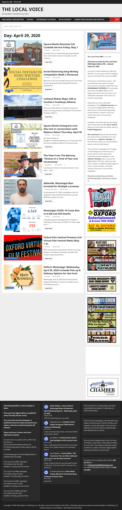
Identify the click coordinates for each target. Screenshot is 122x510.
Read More (49, 61)
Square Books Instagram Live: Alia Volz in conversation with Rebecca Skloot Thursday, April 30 (23, 136)
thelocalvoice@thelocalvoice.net (100, 465)
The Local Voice (22, 9)
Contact (30, 19)
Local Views (9, 175)
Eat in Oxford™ (65, 19)
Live (117, 19)
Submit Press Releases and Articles (89, 19)
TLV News (47, 50)
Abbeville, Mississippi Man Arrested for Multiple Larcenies (23, 192)
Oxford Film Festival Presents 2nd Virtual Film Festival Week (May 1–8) (23, 247)
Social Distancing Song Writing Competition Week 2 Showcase (23, 80)
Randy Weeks (18, 175)
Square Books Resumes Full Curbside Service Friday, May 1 (23, 53)
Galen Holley (55, 406)
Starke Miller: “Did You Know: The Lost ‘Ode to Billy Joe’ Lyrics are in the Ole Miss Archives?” (60, 456)
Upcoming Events (11, 146)
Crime (7, 202)
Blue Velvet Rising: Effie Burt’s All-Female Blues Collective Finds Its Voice (60, 474)
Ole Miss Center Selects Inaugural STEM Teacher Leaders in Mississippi (59, 424)
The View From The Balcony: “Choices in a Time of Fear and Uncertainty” (23, 164)
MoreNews (68, 508)
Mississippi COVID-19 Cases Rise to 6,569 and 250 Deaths (23, 219)
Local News (9, 229)
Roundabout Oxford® (46, 19)
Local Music (9, 90)
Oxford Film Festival (12, 258)
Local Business (10, 63)
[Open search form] (107, 19)
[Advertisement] (102, 360)
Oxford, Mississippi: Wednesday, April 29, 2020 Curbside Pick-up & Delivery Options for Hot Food (23, 277)
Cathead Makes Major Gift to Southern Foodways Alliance (23, 107)
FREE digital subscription (13, 19)
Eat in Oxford (9, 288)
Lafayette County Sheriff (51, 189)
